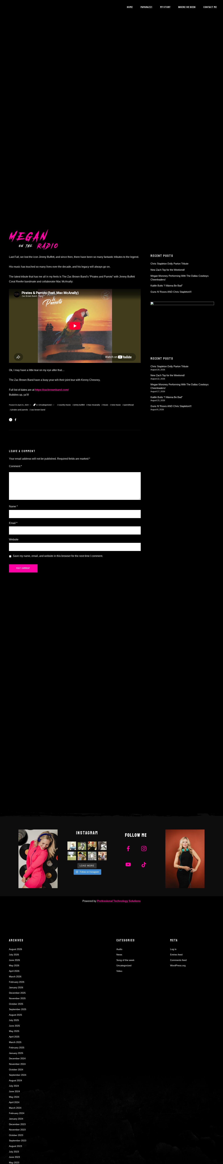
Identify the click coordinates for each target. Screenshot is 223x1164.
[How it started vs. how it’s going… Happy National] (92, 846)
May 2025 (14, 1031)
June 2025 (14, 1025)
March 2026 (15, 976)
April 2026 (14, 971)
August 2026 (15, 949)
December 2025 (17, 993)
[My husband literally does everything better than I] (71, 856)
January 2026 (16, 987)
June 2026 (14, 960)
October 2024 (16, 1069)
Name (13, 506)
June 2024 (14, 1091)
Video (119, 971)
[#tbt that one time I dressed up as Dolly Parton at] (71, 846)
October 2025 (16, 1004)
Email (13, 523)
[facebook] (128, 849)
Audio (119, 949)
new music (116, 405)
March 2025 (15, 1042)
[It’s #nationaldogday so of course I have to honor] (82, 846)
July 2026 (14, 954)
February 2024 (16, 1113)
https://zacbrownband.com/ (52, 389)
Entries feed (176, 954)
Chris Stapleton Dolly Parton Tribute (169, 263)
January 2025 (16, 1053)
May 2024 (14, 1097)
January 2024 (16, 1118)
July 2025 (14, 1020)
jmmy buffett (79, 405)
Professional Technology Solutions (119, 901)
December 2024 (17, 1058)
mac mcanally (94, 405)
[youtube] (128, 867)
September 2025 (17, 1009)
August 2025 (15, 1015)
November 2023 (17, 1129)
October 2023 (16, 1135)
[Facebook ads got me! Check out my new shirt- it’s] (102, 856)
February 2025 (16, 1047)
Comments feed (178, 960)
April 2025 (14, 1036)
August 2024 (15, 1080)
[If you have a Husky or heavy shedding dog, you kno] (102, 846)
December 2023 (17, 1124)
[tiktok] (144, 864)
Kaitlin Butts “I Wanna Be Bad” (167, 285)
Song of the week (125, 960)
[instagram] (144, 849)
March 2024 (15, 1108)
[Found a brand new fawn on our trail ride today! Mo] (92, 856)
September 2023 (17, 1140)
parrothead (129, 405)
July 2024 (14, 1086)
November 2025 (17, 998)
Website (13, 539)
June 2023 (14, 1157)
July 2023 (14, 1151)
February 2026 (16, 982)
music (105, 405)
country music (65, 405)
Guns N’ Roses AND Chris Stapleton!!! (171, 291)
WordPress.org (178, 965)
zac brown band (38, 410)
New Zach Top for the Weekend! (168, 269)
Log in (173, 949)
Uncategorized (45, 405)
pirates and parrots (19, 410)
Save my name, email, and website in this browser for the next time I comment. (58, 556)
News (119, 954)
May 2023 (14, 1162)
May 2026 (14, 965)
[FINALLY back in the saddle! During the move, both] (82, 856)
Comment (15, 466)
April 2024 (14, 1102)
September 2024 (17, 1075)
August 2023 (15, 1146)
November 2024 (17, 1064)
